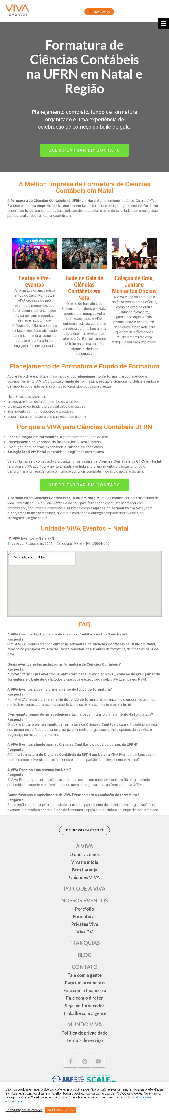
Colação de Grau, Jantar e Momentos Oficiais (134, 285)
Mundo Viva (101, 11)
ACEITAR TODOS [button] (60, 1110)
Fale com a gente (84, 975)
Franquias (84, 943)
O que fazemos (84, 854)
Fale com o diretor (84, 997)
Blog (84, 955)
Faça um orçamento (85, 982)
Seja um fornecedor (84, 1005)
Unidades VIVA (84, 877)
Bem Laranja (84, 869)
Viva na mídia (84, 862)
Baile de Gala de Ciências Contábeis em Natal (84, 288)
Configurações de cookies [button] (24, 1110)
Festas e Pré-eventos (34, 281)
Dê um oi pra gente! (84, 830)
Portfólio (84, 908)
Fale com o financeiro (84, 990)
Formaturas (84, 916)
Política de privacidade (84, 1032)
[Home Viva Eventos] (17, 10)
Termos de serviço (84, 1040)
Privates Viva (84, 924)
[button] (84, 150)
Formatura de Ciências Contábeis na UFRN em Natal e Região (84, 66)
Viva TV (84, 931)
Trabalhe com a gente (84, 1013)
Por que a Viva (84, 888)
